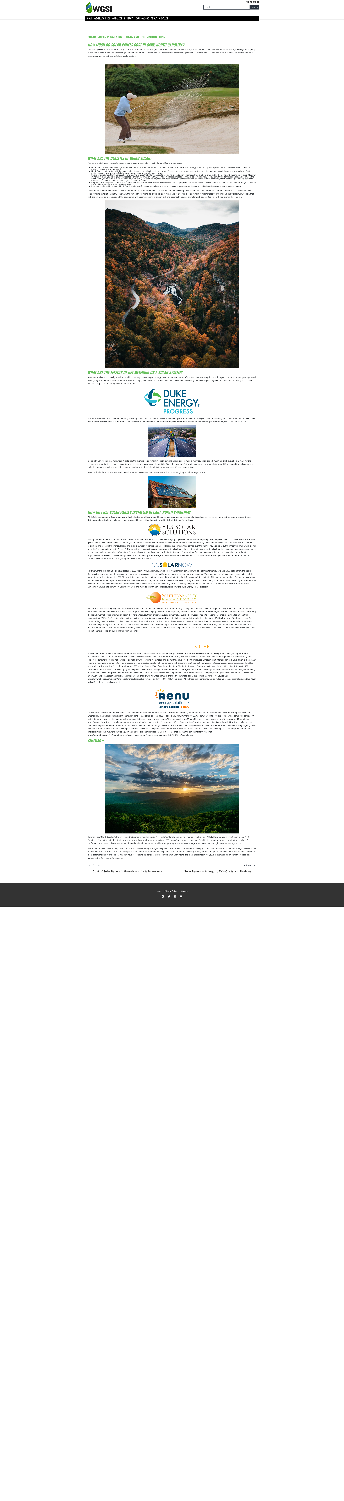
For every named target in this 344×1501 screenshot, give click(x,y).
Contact (184, 891)
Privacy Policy (170, 891)
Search (255, 7)
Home (158, 891)
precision (240, 171)
